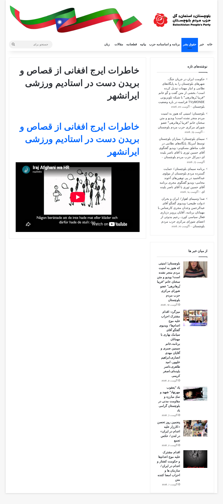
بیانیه (143, 44)
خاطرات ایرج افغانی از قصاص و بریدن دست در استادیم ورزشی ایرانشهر (79, 139)
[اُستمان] (182, 18)
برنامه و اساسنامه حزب (164, 44)
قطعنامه (131, 44)
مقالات (119, 44)
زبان (107, 44)
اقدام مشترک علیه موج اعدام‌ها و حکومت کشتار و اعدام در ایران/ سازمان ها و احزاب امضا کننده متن (168, 466)
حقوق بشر (189, 44)
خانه (210, 44)
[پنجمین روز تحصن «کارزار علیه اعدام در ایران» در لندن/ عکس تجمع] (195, 428)
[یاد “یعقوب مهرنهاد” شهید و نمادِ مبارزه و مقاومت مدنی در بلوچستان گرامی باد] (195, 394)
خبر (201, 44)
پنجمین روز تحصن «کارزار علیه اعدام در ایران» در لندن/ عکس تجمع (168, 431)
